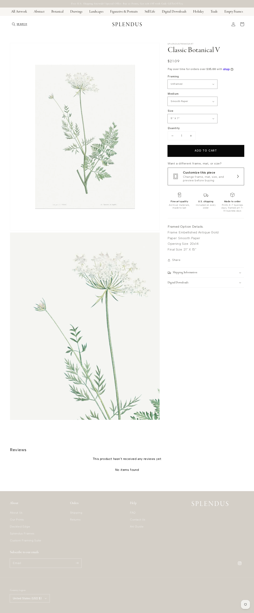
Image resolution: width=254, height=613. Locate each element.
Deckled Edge (20, 526)
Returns (75, 519)
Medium (173, 93)
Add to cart (206, 150)
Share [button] (176, 260)
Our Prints (17, 519)
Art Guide (136, 526)
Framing (173, 76)
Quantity (174, 128)
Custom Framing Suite (25, 540)
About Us (16, 512)
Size (170, 110)
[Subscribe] (77, 563)
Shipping (76, 512)
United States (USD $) (27, 598)
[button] (19, 24)
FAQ (133, 512)
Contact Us (137, 519)
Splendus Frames (22, 533)
